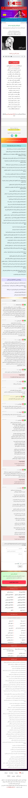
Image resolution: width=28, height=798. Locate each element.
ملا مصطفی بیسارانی (21, 656)
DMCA (8, 776)
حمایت (21, 773)
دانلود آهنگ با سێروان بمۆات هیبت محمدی (17, 703)
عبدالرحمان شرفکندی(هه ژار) (20, 650)
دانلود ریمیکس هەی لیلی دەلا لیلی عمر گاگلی (17, 724)
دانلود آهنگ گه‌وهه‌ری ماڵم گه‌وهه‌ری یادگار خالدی (16, 736)
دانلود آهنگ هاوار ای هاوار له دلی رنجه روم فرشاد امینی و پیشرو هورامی (14, 742)
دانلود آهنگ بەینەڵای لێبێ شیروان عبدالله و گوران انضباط (14, 694)
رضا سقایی (11, 630)
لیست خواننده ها (14, 614)
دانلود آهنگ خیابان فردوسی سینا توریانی (18, 757)
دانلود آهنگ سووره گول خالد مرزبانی (18, 668)
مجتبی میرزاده (22, 637)
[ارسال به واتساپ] (16, 135)
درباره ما (16, 773)
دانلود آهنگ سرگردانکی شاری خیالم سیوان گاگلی (16, 722)
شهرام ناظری (10, 633)
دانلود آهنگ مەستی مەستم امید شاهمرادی (17, 730)
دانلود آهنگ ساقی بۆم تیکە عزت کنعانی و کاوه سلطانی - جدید (14, 763)
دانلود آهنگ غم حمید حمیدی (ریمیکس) (18, 672)
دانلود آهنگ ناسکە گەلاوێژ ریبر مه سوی (18, 705)
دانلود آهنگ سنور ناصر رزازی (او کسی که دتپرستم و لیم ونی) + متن (14, 691)
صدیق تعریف (10, 642)
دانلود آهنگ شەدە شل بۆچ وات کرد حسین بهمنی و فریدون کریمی (15, 700)
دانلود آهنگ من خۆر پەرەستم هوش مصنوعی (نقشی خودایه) (14, 662)
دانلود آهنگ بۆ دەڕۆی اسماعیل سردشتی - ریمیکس (16, 696)
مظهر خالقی (10, 623)
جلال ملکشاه (10, 656)
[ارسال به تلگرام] (12, 135)
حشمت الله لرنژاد (9, 637)
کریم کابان (23, 630)
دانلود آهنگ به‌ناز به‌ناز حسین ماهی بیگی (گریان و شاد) (15, 680)
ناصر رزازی (11, 621)
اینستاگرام (18, 776)
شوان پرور (11, 628)
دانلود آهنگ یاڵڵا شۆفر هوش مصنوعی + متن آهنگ (16, 709)
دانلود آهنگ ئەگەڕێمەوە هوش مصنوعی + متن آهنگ (15, 676)
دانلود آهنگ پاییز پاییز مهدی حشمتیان (18, 666)
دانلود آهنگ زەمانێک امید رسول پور (19, 745)
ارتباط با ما (11, 773)
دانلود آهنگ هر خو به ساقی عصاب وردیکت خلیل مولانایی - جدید (15, 754)
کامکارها (23, 640)
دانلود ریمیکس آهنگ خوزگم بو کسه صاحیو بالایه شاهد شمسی (14, 686)
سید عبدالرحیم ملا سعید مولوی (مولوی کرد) (8, 650)
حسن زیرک (23, 621)
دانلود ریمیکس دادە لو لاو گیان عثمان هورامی (17, 717)
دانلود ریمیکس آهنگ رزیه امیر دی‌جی (18, 747)
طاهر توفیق (23, 626)
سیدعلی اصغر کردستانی (20, 628)
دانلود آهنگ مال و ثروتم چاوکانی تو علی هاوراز (17, 674)
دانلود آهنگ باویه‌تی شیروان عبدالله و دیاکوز (17, 759)
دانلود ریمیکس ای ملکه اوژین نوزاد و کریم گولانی (16, 767)
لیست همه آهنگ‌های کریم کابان (13, 140)
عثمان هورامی (10, 640)
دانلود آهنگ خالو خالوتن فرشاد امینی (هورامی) (17, 715)
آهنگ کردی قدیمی (23, 22)
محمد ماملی (22, 623)
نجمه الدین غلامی (9, 635)
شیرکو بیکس (10, 653)
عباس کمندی (22, 635)
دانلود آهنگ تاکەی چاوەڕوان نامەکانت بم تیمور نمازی (15, 698)
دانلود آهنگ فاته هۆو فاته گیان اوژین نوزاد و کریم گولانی (15, 688)
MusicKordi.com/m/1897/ (14, 129)
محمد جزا (23, 633)
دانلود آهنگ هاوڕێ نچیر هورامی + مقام (18, 728)
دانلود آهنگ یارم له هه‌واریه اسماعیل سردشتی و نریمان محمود (14, 670)
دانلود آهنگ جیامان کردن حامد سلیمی (18, 751)
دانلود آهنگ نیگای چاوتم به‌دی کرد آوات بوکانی (17, 682)
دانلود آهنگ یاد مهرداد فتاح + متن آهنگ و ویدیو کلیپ (15, 734)
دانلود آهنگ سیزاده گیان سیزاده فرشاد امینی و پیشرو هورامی (14, 684)
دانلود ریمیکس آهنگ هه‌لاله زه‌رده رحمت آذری (17, 678)
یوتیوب (13, 776)
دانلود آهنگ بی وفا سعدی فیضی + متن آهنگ (17, 711)
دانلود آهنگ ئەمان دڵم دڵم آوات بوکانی (18, 740)
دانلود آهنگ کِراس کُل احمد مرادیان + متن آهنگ (16, 707)
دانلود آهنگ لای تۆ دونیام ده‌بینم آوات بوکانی (17, 719)
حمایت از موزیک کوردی (14, 582)
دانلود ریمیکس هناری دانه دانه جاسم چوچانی (17, 738)
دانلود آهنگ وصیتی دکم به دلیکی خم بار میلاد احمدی (15, 726)
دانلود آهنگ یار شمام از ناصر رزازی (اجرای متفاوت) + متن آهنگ (14, 713)
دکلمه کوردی (22, 610)
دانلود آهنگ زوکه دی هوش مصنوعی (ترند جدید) (16, 761)
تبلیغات (6, 773)
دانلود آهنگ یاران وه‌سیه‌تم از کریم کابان (14, 20)
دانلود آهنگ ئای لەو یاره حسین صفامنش (17, 749)
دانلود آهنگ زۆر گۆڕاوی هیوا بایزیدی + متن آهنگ (16, 732)
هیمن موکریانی (22, 653)
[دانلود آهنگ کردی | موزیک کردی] (14, 3)
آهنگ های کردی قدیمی (10, 114)
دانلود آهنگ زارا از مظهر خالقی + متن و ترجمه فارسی (16, 765)
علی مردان (11, 626)
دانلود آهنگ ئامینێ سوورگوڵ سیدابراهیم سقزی (16, 664)
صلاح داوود (23, 642)
